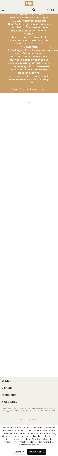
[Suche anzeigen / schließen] (33, 9)
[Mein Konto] (46, 9)
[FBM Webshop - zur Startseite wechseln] (29, 3)
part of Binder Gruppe (29, 419)
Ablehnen (19, 451)
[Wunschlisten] (39, 9)
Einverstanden (36, 451)
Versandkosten (50, 408)
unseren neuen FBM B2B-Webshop (30, 29)
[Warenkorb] (53, 9)
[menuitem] (4, 9)
